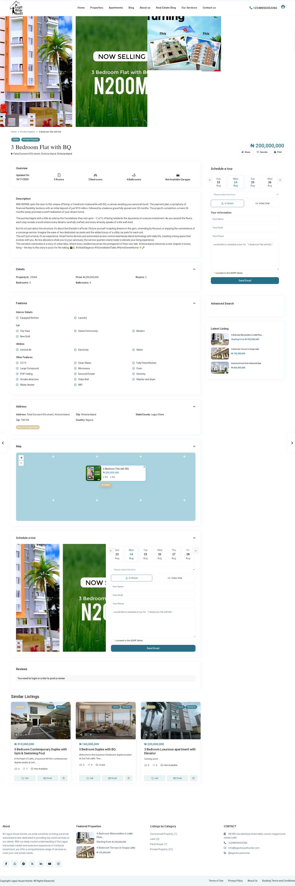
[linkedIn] (40, 863)
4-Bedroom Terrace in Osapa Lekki (245, 349)
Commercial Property (161, 834)
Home (81, 7)
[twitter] (32, 863)
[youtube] (49, 863)
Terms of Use (216, 880)
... (36, 762)
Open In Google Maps (28, 427)
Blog (131, 7)
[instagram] (58, 863)
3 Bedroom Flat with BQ (116, 468)
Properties (96, 7)
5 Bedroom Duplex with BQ (97, 749)
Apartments (116, 7)
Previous (111, 550)
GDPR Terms (137, 640)
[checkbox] (112, 640)
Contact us (209, 7)
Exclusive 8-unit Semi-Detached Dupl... (246, 363)
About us (145, 7)
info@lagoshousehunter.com (243, 848)
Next (195, 550)
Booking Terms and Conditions (278, 880)
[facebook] (6, 863)
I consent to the (129, 640)
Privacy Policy (235, 880)
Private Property (27, 132)
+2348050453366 (265, 8)
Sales (15, 139)
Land (152, 839)
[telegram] (23, 863)
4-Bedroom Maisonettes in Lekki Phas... (247, 335)
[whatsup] (14, 863)
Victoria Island (64, 153)
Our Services (189, 7)
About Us (252, 880)
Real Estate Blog (166, 7)
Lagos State (157, 414)
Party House (156, 844)
